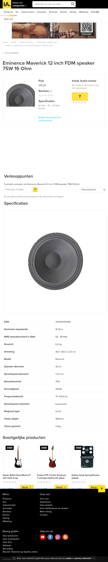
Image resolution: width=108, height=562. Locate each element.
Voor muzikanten (11, 539)
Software (7, 545)
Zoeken (73, 4)
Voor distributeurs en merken (54, 508)
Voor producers (10, 535)
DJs (4, 502)
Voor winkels (46, 505)
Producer (8, 12)
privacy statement (83, 558)
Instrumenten (27, 12)
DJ (17, 12)
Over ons (8, 19)
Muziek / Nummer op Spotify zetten (20, 551)
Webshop (83, 12)
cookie (69, 558)
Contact (44, 514)
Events (63, 12)
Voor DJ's (7, 542)
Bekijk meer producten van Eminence (50, 119)
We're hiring (45, 511)
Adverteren (45, 502)
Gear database (12, 53)
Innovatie (41, 12)
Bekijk (25, 487)
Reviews (53, 12)
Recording (8, 548)
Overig (73, 12)
